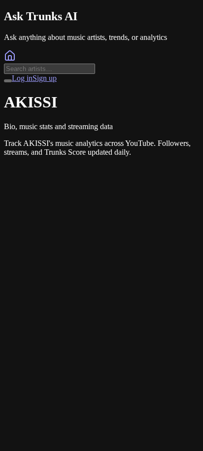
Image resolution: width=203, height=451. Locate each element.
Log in (22, 78)
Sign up (45, 78)
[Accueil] (10, 59)
